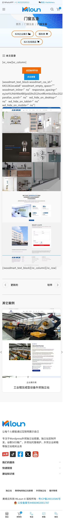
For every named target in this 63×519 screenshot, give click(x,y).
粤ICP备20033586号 (49, 498)
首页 (18, 24)
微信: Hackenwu (48, 2)
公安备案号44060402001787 (33, 502)
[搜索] (52, 9)
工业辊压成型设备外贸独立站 (31, 387)
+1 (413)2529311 (22, 2)
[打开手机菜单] (4, 9)
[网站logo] (31, 9)
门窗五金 (29, 24)
